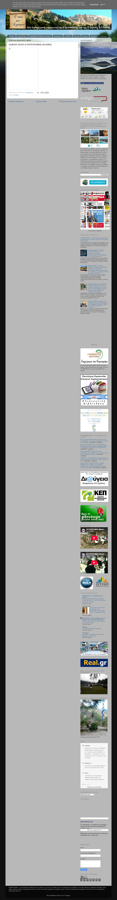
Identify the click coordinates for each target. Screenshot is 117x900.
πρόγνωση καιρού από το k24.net (94, 119)
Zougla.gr (85, 633)
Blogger (68, 895)
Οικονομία (104, 36)
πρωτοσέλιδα (92, 230)
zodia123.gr (98, 787)
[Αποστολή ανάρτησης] (37, 92)
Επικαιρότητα (58, 36)
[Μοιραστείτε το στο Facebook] (46, 93)
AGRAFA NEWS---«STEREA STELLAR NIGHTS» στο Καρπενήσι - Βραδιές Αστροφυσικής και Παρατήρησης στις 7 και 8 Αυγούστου (97, 253)
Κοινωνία (76, 36)
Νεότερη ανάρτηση (16, 101)
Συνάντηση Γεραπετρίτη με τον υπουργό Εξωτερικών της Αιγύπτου (93, 635)
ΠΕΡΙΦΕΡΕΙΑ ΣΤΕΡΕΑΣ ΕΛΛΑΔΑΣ (40, 36)
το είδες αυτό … (87, 606)
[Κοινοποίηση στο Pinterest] (48, 93)
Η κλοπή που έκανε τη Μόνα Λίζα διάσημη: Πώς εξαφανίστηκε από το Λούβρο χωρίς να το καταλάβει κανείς (97, 610)
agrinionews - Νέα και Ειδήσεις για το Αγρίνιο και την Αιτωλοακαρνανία (93, 618)
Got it (102, 5)
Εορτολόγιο (94, 344)
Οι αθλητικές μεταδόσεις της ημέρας (91, 628)
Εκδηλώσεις (94, 36)
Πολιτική (85, 36)
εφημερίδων (99, 230)
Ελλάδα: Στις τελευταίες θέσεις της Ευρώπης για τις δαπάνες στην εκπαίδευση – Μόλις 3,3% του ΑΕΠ (94, 459)
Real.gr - (85, 627)
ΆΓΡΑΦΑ (11, 36)
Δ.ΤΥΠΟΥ (68, 36)
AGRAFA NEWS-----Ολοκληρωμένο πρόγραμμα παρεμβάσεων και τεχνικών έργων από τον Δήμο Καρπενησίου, (94, 239)
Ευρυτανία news (22, 36)
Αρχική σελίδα (41, 101)
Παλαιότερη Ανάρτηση (67, 101)
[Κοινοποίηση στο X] (44, 93)
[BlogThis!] (43, 93)
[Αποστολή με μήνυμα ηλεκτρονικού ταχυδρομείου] (41, 93)
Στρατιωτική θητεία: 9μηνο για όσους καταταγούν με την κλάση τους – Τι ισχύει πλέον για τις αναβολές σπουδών (94, 453)
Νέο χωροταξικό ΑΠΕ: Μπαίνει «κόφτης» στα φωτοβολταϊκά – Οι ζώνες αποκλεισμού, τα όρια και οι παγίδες (94, 441)
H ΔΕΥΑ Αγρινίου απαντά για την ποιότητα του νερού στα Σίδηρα (93, 621)
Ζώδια (89, 787)
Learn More (94, 5)
